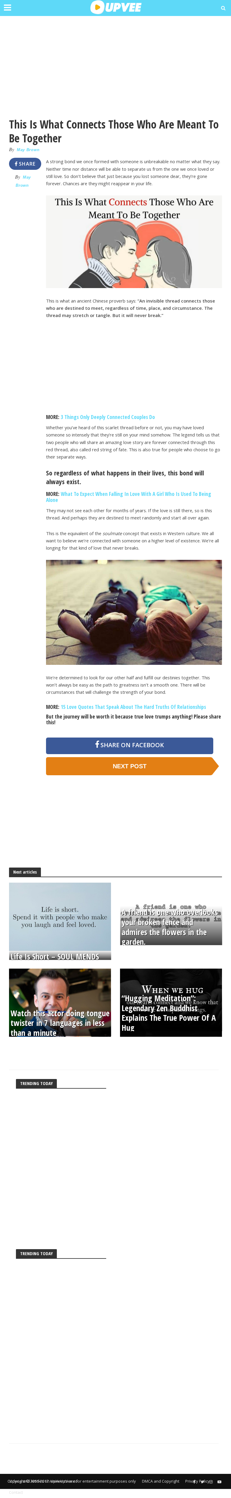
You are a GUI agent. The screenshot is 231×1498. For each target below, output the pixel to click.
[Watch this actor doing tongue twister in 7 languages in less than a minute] (60, 1002)
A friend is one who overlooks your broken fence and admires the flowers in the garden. (170, 927)
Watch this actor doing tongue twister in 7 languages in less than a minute (60, 1023)
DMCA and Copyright (160, 1481)
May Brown (28, 150)
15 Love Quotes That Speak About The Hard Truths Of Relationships (133, 706)
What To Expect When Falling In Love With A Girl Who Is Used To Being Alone (128, 496)
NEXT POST (129, 766)
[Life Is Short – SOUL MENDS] (60, 916)
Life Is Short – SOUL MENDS (55, 957)
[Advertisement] (115, 63)
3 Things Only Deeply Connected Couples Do (108, 417)
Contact (16, 1492)
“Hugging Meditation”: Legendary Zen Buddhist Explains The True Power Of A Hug (169, 1013)
